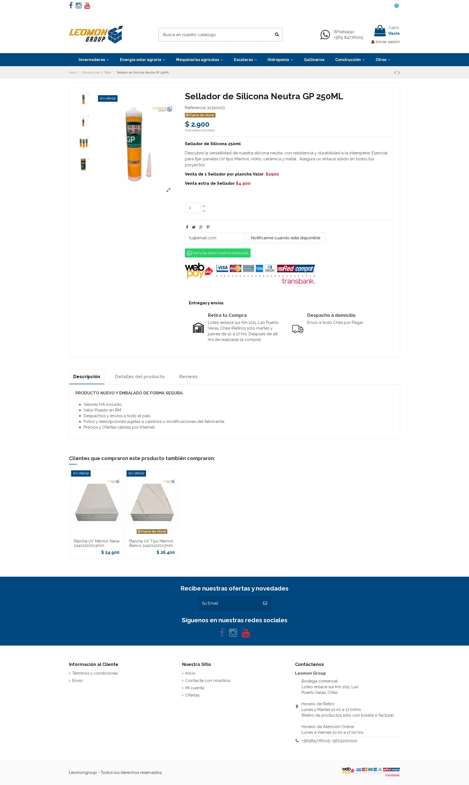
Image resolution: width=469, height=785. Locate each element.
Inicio (190, 673)
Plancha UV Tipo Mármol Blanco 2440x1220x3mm (151, 543)
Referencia (195, 107)
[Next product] (399, 72)
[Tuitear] (194, 227)
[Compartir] (187, 227)
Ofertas (192, 695)
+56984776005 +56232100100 (329, 740)
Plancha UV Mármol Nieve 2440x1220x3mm (96, 543)
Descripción (86, 376)
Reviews (188, 376)
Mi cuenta (194, 687)
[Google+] (201, 227)
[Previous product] (396, 72)
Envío (77, 680)
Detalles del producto (140, 376)
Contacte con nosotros (207, 680)
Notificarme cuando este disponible (285, 237)
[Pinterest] (208, 227)
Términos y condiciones (95, 673)
